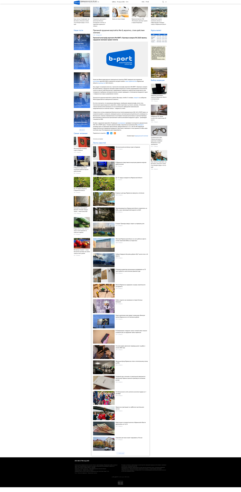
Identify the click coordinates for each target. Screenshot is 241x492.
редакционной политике (141, 136)
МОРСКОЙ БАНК (153, 38)
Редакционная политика (92, 473)
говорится (136, 97)
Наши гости (78, 30)
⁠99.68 (147, 2)
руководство (102, 83)
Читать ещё (121, 453)
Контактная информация (82, 473)
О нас (76, 473)
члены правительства (131, 81)
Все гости (82, 130)
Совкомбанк (153, 40)
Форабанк (152, 41)
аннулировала (121, 123)
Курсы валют (156, 30)
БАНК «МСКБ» (153, 36)
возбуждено (140, 125)
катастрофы (96, 81)
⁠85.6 (143, 2)
